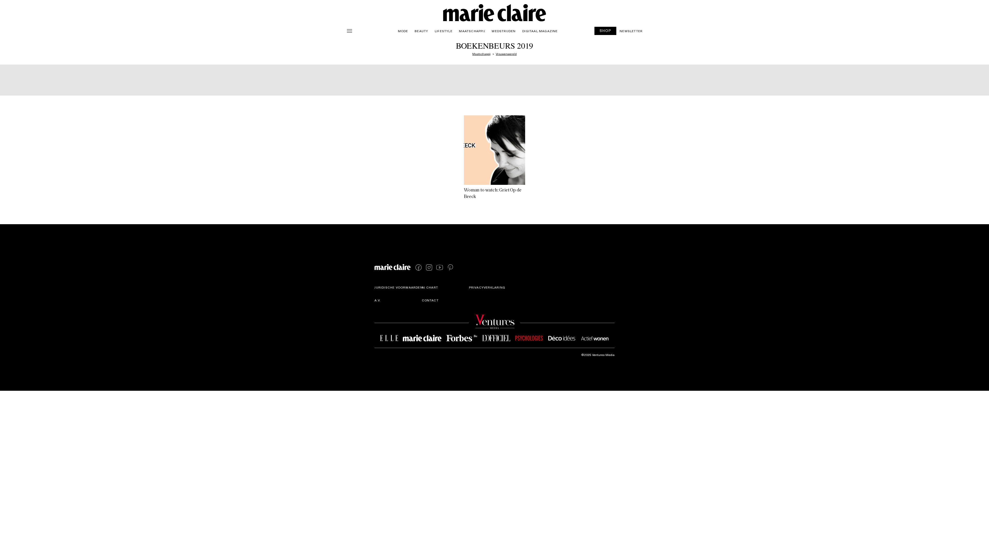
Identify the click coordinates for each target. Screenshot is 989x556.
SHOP (605, 30)
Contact (430, 300)
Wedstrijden (504, 31)
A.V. (377, 300)
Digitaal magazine (540, 31)
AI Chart (430, 287)
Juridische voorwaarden (398, 287)
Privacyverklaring (487, 287)
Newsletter (631, 31)
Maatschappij (472, 31)
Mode (403, 31)
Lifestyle (444, 31)
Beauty (421, 31)
